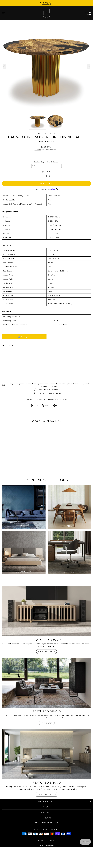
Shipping (38, 149)
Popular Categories (45, 830)
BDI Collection (46, 651)
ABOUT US (46, 818)
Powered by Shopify (46, 845)
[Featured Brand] (46, 611)
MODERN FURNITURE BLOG (46, 822)
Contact (46, 812)
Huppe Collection (46, 794)
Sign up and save (46, 801)
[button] (37, 121)
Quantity (46, 172)
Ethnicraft (46, 723)
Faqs (46, 807)
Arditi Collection (46, 133)
